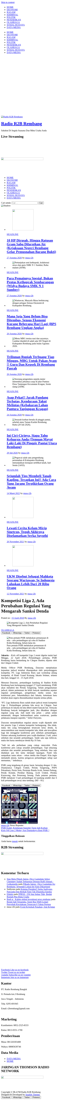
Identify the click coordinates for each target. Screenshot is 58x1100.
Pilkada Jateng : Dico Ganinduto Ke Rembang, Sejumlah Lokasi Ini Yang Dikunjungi (31, 885)
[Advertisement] (29, 85)
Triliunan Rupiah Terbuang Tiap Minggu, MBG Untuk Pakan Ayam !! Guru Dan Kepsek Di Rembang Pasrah (32, 362)
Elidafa (10, 894)
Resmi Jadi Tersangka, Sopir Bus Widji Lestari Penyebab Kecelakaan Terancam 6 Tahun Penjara (29, 903)
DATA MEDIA (14, 27)
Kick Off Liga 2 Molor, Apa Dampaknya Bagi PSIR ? (25, 830)
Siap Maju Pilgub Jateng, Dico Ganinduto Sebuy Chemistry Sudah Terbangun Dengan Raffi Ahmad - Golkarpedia (30, 881)
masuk (15, 841)
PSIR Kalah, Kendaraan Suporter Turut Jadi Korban (24, 828)
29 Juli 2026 (12, 453)
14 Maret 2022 (13, 493)
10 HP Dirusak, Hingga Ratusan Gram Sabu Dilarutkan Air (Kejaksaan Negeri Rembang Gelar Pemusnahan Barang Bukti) (31, 246)
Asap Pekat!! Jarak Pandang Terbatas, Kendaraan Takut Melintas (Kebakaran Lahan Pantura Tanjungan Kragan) (27, 403)
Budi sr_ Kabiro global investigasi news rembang (29, 899)
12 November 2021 (15, 594)
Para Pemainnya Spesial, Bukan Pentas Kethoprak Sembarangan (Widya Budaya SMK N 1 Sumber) (30, 283)
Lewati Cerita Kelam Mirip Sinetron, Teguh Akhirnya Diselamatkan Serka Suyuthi (27, 531)
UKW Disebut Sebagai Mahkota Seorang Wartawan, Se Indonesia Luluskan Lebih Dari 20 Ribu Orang (30, 582)
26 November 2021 (15, 541)
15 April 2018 (18, 618)
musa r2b (29, 258)
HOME (10, 7)
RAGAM (11, 12)
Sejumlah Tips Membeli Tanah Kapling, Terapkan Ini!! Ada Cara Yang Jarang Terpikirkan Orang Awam (31, 481)
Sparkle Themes (32, 1094)
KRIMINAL (12, 15)
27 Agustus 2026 (14, 258)
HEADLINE (12, 234)
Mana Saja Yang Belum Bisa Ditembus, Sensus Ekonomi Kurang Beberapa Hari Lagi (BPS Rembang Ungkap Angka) (31, 322)
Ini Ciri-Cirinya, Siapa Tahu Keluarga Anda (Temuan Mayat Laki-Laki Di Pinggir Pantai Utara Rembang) (32, 441)
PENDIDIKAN (14, 20)
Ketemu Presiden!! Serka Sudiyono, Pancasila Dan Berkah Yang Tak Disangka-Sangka (30, 890)
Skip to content (7, 2)
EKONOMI (12, 9)
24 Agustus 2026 (14, 415)
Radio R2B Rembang (21, 123)
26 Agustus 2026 (14, 333)
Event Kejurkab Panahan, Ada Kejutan (37, 907)
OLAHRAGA (13, 22)
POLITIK (11, 17)
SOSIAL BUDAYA (16, 25)
